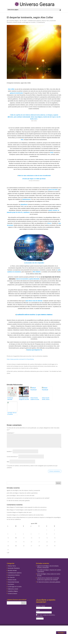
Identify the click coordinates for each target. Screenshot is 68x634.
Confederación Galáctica (34, 20)
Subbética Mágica (13, 591)
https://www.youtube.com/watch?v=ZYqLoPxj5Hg (20, 359)
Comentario (10, 433)
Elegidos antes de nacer (25, 512)
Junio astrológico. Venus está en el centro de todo (20, 495)
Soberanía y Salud (13, 589)
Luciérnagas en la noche (28, 22)
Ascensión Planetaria (14, 568)
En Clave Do (11, 577)
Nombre (9, 451)
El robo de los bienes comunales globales (18, 500)
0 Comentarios (41, 22)
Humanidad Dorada (13, 582)
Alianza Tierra (46, 20)
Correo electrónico (12, 456)
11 (16, 538)
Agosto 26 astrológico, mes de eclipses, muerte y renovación (23, 490)
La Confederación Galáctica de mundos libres (31, 515)
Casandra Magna (13, 20)
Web (8, 461)
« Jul (8, 552)
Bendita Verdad (12, 570)
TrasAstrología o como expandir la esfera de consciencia (30, 507)
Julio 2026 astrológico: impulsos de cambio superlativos (22, 493)
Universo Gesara (12, 593)
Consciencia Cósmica (14, 575)
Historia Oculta (17, 22)
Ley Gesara (11, 584)
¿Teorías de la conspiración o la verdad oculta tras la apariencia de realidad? (28, 498)
